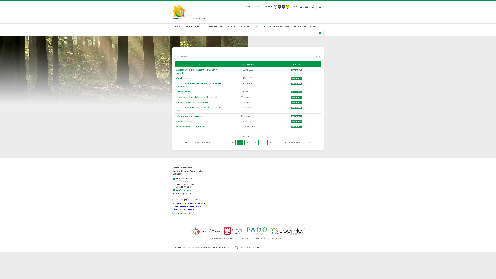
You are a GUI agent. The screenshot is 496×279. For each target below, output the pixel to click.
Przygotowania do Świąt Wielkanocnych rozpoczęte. (197, 97)
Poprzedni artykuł (202, 143)
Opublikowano (248, 64)
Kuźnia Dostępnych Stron (249, 247)
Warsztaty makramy (184, 78)
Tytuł (199, 64)
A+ (260, 7)
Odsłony (296, 64)
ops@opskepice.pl (183, 190)
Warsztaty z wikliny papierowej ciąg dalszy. (193, 102)
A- (255, 7)
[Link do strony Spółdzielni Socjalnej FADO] (257, 231)
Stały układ (301, 6)
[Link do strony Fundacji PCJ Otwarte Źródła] (288, 231)
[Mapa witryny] (313, 6)
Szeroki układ (306, 6)
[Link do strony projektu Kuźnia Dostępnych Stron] (205, 231)
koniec (309, 143)
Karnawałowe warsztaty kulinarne (190, 126)
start (186, 143)
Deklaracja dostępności (181, 213)
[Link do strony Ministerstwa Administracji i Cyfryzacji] (233, 231)
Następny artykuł (292, 143)
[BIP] (320, 7)
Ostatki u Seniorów (183, 92)
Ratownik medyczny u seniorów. (189, 116)
